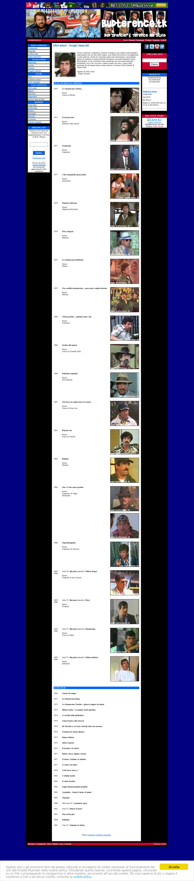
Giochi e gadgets (34, 122)
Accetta (174, 866)
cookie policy (82, 876)
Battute (31, 111)
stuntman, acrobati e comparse (99, 835)
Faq (61, 844)
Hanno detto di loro (36, 99)
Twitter (148, 40)
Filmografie (32, 48)
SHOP (163, 40)
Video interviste (34, 57)
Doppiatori (32, 96)
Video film (32, 105)
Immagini (32, 114)
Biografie (31, 51)
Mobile (55, 844)
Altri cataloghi (34, 82)
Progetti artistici (34, 71)
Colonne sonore (34, 79)
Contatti (67, 844)
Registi (31, 91)
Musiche (31, 116)
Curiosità (32, 119)
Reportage (32, 62)
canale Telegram (38, 165)
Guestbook (41, 844)
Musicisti (31, 94)
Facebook (140, 40)
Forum (132, 40)
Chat (49, 844)
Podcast (31, 68)
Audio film (32, 108)
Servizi (31, 65)
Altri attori (32, 88)
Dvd (29, 77)
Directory (31, 844)
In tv (126, 40)
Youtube (156, 40)
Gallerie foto (33, 54)
